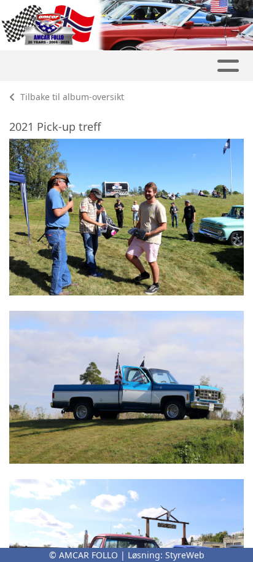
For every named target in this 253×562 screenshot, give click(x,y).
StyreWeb (184, 555)
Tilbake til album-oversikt (71, 97)
